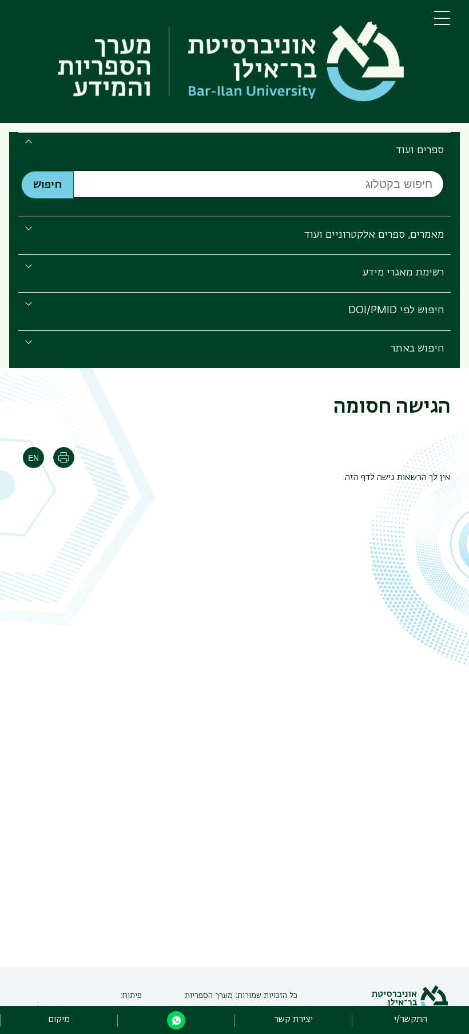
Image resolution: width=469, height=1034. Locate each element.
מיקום (59, 1019)
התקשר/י (410, 1019)
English (33, 457)
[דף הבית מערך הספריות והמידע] (217, 64)
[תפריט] (442, 23)
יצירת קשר (293, 1019)
